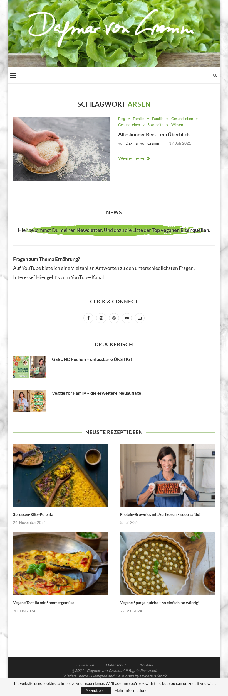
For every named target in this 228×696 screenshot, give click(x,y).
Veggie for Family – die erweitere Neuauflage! (97, 392)
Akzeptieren (96, 690)
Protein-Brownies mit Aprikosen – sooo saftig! (160, 514)
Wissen (177, 125)
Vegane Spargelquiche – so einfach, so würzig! (159, 602)
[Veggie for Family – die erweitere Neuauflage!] (29, 401)
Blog (121, 119)
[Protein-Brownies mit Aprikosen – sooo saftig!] (167, 475)
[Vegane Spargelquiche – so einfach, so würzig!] (167, 563)
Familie (138, 119)
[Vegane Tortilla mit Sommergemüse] (60, 563)
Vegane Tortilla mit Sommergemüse (43, 602)
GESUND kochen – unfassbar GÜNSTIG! (92, 359)
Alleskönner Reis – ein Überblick (154, 134)
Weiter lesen (132, 158)
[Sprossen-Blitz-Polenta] (60, 475)
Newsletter (89, 230)
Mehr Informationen (132, 690)
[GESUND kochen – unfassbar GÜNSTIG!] (29, 367)
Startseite (155, 125)
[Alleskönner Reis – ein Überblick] (61, 149)
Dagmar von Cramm (142, 143)
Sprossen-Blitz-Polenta (33, 514)
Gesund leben (182, 119)
